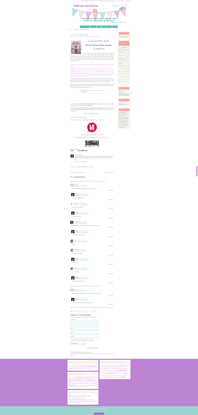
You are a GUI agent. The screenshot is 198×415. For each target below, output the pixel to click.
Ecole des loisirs (73, 380)
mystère (128, 68)
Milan (94, 383)
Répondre (111, 190)
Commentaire (73, 319)
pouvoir (128, 71)
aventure (127, 50)
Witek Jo (115, 376)
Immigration (120, 65)
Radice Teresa (103, 375)
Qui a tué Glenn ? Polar (109, 172)
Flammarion (79, 380)
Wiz (86, 386)
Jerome (75, 289)
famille (120, 58)
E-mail (72, 332)
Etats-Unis (127, 57)
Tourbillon (80, 386)
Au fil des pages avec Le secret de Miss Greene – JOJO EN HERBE (85, 311)
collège (123, 52)
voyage (125, 81)
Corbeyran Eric (116, 368)
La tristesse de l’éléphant (97, 119)
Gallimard (84, 380)
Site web (72, 336)
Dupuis (94, 378)
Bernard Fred (125, 365)
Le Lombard (76, 166)
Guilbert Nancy (122, 370)
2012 (86, 366)
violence (123, 81)
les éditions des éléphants (82, 383)
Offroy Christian (117, 373)
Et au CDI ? (118, 0)
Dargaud (80, 378)
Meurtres (120, 68)
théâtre (119, 79)
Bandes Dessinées (85, 0)
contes (126, 52)
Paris (119, 71)
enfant (124, 55)
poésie (124, 71)
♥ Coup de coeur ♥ (95, 36)
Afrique (128, 47)
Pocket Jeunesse (78, 385)
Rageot (81, 385)
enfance (122, 55)
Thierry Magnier (75, 386)
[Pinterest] (197, 175)
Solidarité (128, 76)
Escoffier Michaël (105, 370)
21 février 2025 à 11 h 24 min (80, 241)
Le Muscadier (77, 383)
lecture (126, 65)
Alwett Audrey (113, 365)
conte (125, 52)
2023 (85, 368)
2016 (70, 368)
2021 (82, 368)
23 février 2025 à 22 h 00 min (80, 269)
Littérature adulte (94, 0)
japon (125, 65)
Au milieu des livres (99, 134)
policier (126, 71)
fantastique (125, 58)
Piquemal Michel (122, 373)
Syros (71, 386)
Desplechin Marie (124, 368)
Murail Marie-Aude (110, 373)
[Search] (126, 5)
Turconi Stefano (124, 375)
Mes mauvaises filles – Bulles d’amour (77, 172)
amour (124, 49)
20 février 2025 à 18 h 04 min (81, 195)
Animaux (120, 50)
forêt (124, 60)
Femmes (122, 60)
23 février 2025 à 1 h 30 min (80, 250)
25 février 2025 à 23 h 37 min (81, 278)
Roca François (107, 375)
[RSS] (197, 171)
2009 (79, 366)
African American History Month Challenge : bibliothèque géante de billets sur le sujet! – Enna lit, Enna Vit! (92, 307)
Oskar (74, 385)
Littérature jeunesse (103, 0)
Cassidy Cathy (113, 366)
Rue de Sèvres (88, 385)
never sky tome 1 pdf (81, 401)
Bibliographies (112, 0)
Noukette (75, 249)
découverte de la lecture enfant (90, 401)
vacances (124, 79)
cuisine (128, 52)
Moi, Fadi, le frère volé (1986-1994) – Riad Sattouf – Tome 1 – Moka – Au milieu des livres (89, 181)
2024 (87, 368)
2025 (89, 368)
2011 (83, 366)
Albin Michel (79, 376)
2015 (95, 366)
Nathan (71, 385)
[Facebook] (197, 167)
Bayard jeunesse (71, 378)
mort (121, 68)
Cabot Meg (108, 366)
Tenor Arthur (120, 375)
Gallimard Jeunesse (91, 380)
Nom (71, 328)
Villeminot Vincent (109, 376)
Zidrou (124, 377)
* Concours (127, 0)
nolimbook (85, 399)
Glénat (70, 381)
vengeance (127, 79)
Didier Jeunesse (89, 378)
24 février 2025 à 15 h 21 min (80, 290)
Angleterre (128, 49)
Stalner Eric (117, 375)
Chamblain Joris (105, 368)
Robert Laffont (84, 385)
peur (122, 71)
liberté (128, 65)
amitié (120, 49)
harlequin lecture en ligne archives (75, 402)
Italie (123, 65)
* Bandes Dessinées (76, 29)
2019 (78, 368)
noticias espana (78, 396)
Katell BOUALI (77, 221)
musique (126, 68)
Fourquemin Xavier (110, 370)
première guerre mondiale (122, 73)
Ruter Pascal (110, 375)
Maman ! (122, 0)
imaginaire (125, 63)
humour (120, 63)
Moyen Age (123, 68)
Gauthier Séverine (115, 370)
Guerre (126, 60)
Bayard (95, 376)
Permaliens (91, 166)
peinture (121, 71)
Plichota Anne (126, 373)
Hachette (81, 381)
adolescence (125, 47)
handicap (128, 60)
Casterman (76, 378)
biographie (120, 52)
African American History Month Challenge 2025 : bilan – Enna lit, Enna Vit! (87, 286)
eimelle (75, 203)
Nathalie (73, 36)
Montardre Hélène (103, 373)
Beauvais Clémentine (119, 365)
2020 (80, 368)
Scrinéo (95, 385)
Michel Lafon (91, 383)
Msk (95, 383)
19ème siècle (120, 47)
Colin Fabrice (109, 368)
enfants (126, 55)
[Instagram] (197, 173)
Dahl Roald (120, 368)
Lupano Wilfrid (115, 371)
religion (128, 73)
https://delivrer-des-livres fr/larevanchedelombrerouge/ (79, 395)
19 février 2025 (79, 36)
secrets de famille (123, 76)
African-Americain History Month (102, 137)
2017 (72, 368)
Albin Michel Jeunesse (86, 376)
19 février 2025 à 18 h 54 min (80, 204)
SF (126, 76)
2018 (75, 368)
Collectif (113, 368)
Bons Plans (121, 102)
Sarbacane (92, 385)
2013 (89, 366)
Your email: (121, 91)
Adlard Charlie (102, 365)
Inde (122, 65)
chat (121, 52)
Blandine (75, 184)
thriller (121, 79)
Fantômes (120, 60)
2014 (92, 366)
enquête (128, 55)
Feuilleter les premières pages (75, 117)
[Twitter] (197, 169)
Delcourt (84, 378)
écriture (119, 55)
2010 (81, 366)
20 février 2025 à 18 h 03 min (81, 232)
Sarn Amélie (114, 375)
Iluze (75, 240)
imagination (128, 63)
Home (70, 29)
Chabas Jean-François (120, 366)
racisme (126, 73)
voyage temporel (127, 81)
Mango (87, 383)
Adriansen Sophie (107, 365)
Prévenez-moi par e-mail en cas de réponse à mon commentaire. (82, 340)
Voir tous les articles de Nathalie (81, 161)
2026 (90, 368)
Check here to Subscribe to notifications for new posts (81, 352)
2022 (84, 368)
